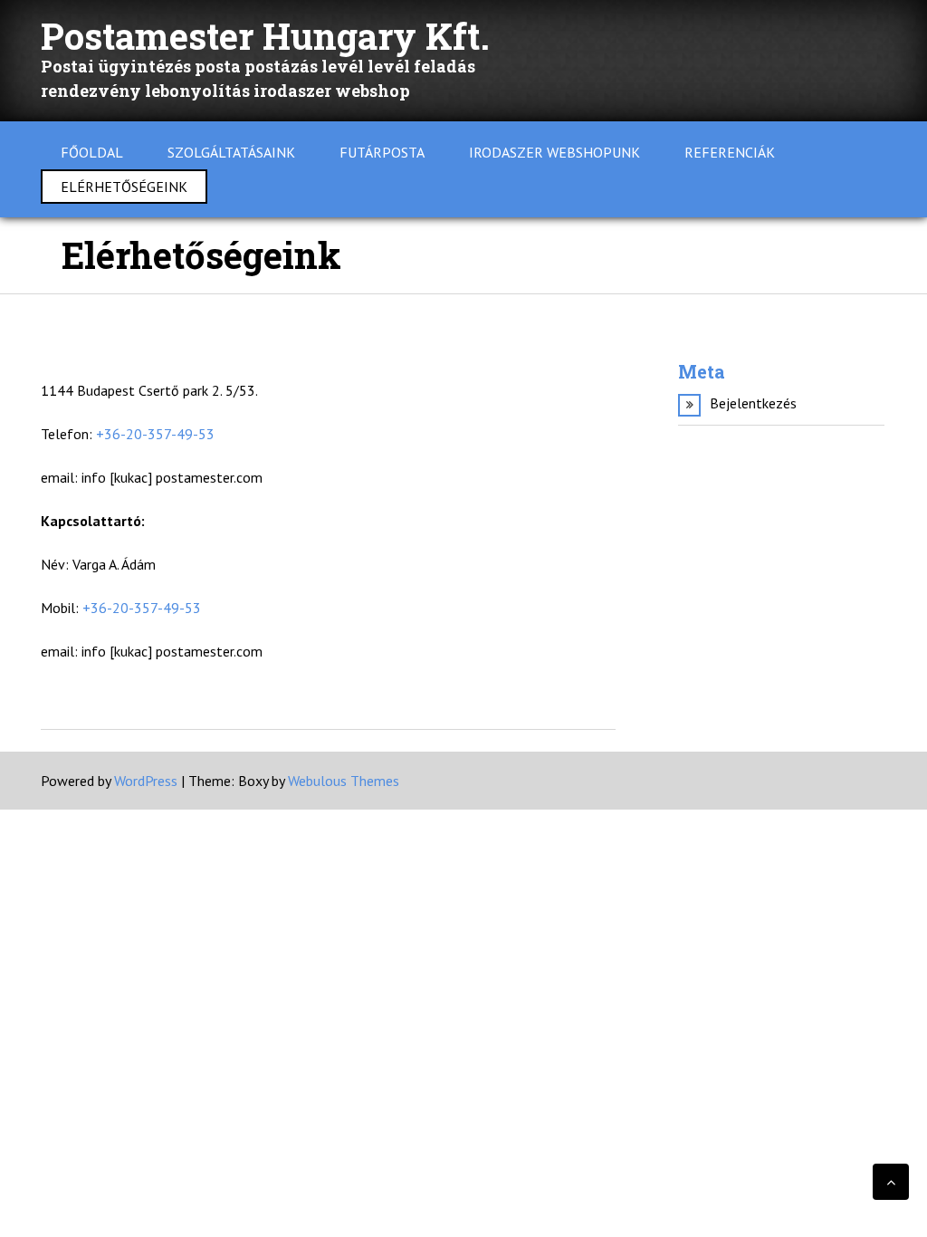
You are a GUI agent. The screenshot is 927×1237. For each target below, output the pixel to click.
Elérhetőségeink (124, 186)
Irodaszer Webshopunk (554, 152)
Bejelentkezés (753, 403)
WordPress (145, 781)
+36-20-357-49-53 (155, 434)
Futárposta (382, 152)
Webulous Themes (343, 781)
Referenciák (729, 152)
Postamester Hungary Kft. (265, 36)
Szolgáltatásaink (231, 152)
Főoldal (92, 152)
